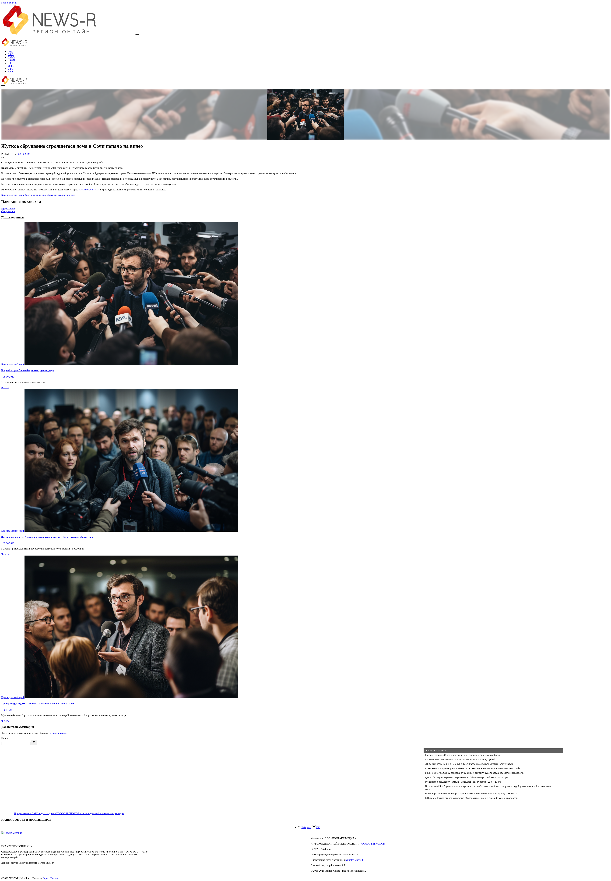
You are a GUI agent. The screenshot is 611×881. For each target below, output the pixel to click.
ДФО (10, 51)
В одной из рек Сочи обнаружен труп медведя (27, 370)
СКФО (11, 60)
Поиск (4, 738)
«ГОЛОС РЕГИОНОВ (373, 843)
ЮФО (11, 71)
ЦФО (11, 68)
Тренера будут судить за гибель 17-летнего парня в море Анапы (37, 703)
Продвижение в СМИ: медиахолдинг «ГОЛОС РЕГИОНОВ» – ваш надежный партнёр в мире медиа (69, 813)
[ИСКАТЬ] (34, 742)
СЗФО (11, 57)
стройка (68, 195)
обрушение (53, 195)
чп (74, 195)
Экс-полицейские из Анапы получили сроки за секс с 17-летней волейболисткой (47, 537)
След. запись (8, 211)
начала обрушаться (89, 189)
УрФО (11, 65)
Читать (5, 387)
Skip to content (8, 2)
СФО (10, 63)
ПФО (11, 54)
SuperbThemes (50, 878)
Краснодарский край (12, 195)
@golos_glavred (354, 860)
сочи (61, 195)
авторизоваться (58, 733)
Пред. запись (8, 208)
